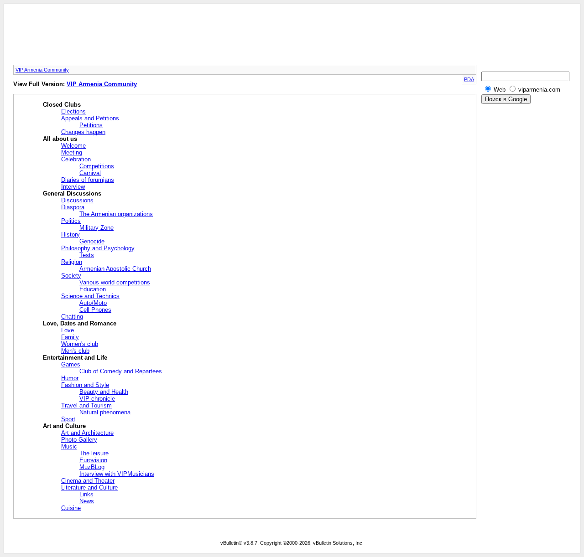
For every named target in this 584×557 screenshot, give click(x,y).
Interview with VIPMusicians (116, 473)
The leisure (94, 453)
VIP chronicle (97, 398)
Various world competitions (114, 282)
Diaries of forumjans (87, 179)
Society (71, 275)
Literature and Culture (89, 487)
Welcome (73, 145)
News (86, 501)
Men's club (75, 350)
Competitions (96, 166)
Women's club (79, 343)
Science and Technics (90, 296)
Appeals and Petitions (90, 118)
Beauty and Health (103, 391)
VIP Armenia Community (42, 69)
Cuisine (71, 508)
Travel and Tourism (86, 405)
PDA (469, 79)
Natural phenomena (104, 412)
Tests (86, 255)
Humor (69, 378)
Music (69, 446)
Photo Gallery (79, 439)
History (70, 234)
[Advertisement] (249, 33)
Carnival (90, 173)
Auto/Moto (93, 302)
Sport (68, 419)
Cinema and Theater (88, 480)
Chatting (72, 316)
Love (67, 330)
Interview (73, 186)
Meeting (71, 152)
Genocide (91, 241)
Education (92, 289)
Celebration (76, 159)
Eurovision (93, 460)
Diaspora (72, 207)
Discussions (77, 200)
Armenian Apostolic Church (115, 268)
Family (70, 337)
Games (70, 364)
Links (86, 494)
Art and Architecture (87, 432)
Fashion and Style (85, 385)
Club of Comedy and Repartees (120, 371)
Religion (71, 261)
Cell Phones (95, 309)
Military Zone (96, 227)
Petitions (91, 125)
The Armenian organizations (116, 214)
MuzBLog (91, 467)
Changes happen (83, 132)
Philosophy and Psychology (98, 248)
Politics (71, 220)
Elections (73, 111)
